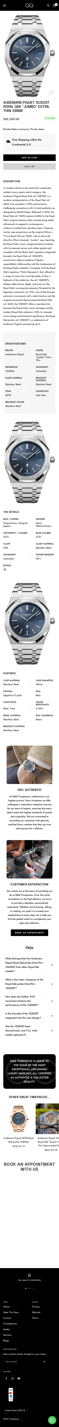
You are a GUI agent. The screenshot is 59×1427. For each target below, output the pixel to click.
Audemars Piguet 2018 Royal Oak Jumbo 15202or (19, 1139)
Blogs (6, 1340)
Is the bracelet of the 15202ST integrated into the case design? (23, 1016)
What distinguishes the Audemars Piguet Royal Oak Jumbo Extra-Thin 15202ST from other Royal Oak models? (24, 965)
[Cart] (54, 5)
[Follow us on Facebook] (6, 1378)
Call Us (29, 166)
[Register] (44, 1362)
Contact (7, 1318)
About (6, 1306)
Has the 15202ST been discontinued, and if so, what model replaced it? (21, 1031)
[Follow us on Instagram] (12, 1378)
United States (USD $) (15, 1410)
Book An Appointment (29, 932)
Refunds (36, 1312)
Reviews (7, 1335)
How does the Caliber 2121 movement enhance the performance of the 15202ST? (22, 1001)
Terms (35, 1318)
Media (6, 1329)
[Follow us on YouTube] (19, 1378)
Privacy (36, 1306)
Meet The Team (11, 1312)
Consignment (10, 1323)
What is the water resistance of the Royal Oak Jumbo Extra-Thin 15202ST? (24, 984)
